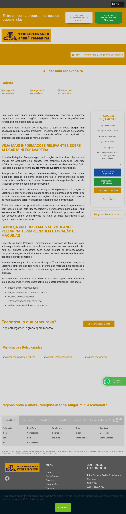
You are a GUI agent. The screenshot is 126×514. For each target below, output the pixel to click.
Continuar (63, 507)
